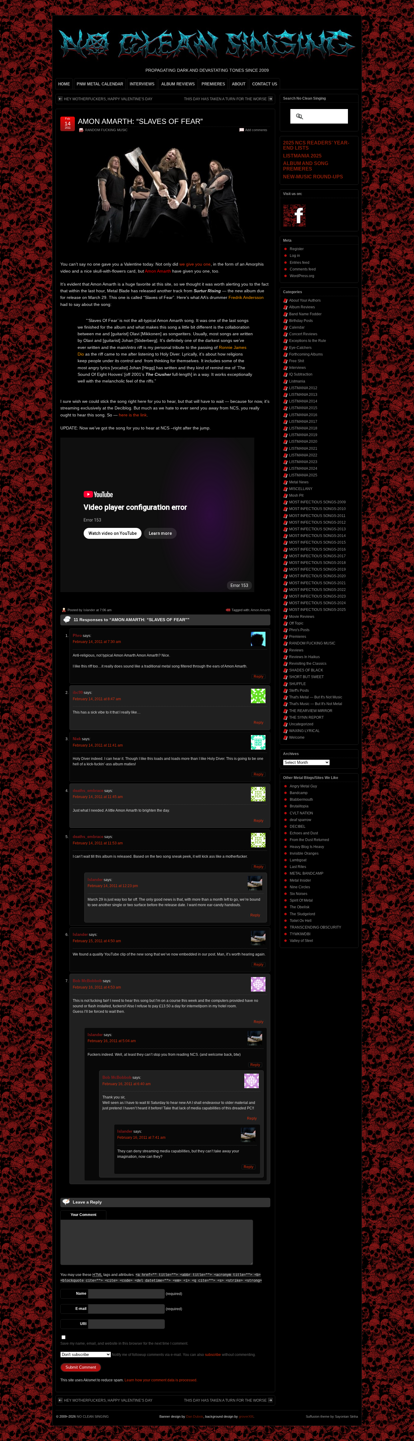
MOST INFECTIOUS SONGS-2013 (317, 529)
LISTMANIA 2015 (303, 408)
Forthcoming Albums (306, 354)
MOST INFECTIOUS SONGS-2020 (317, 576)
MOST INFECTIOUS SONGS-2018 (317, 563)
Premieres (297, 636)
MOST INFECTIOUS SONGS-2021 (317, 583)
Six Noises (298, 894)
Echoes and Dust (304, 833)
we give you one (195, 264)
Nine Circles (300, 887)
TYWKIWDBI (300, 934)
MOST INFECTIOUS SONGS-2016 (317, 549)
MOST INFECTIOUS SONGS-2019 (317, 569)
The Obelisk (299, 907)
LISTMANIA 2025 (303, 475)
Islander (89, 610)
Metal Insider (300, 880)
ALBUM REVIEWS (178, 84)
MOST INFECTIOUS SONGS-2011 (317, 516)
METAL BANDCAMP (306, 873)
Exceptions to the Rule (307, 341)
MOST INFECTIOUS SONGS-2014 (317, 536)
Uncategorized (301, 724)
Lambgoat (298, 860)
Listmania (297, 381)
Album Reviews (302, 307)
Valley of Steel (301, 941)
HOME (64, 84)
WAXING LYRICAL (304, 731)
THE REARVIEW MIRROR (310, 711)
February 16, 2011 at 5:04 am (112, 1041)
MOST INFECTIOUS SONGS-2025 (317, 610)
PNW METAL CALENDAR (100, 84)
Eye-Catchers (300, 348)
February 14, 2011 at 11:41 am (98, 745)
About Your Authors (305, 300)
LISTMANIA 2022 (303, 455)
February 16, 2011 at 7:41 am (141, 1137)
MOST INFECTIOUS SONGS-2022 (317, 590)
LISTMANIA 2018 (303, 428)
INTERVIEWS (142, 84)
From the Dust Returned (309, 840)
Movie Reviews (301, 616)
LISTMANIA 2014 (303, 401)
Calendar (297, 327)
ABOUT (238, 84)
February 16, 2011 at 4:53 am (97, 987)
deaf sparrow (300, 820)
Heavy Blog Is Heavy (307, 847)
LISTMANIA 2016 (303, 415)
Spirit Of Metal (301, 900)
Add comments (256, 130)
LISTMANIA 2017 (303, 421)
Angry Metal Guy (303, 786)
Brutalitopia (299, 806)
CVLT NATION (301, 813)
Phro (77, 635)
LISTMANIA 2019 (303, 435)
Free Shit (296, 361)
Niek (77, 739)
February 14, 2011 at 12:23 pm (113, 886)
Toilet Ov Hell (301, 921)
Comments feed (303, 269)
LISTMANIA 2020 (303, 441)
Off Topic (296, 623)
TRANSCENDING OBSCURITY (315, 927)
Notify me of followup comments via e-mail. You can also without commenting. (183, 1355)
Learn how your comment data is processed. (161, 1380)
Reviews (296, 650)
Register (297, 249)
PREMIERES (213, 84)
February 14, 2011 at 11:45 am (98, 797)
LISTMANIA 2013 (303, 395)
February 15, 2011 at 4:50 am (97, 941)
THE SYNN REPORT (306, 717)
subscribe (213, 1355)
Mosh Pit (296, 495)
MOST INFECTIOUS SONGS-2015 (317, 542)
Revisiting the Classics (307, 663)
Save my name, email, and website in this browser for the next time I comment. (124, 1343)
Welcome (297, 737)
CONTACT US (264, 84)
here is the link (133, 414)
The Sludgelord (302, 914)
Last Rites (298, 867)
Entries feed (299, 262)
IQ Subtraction (300, 374)
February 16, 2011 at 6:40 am (126, 1084)
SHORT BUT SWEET (306, 677)
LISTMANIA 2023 (303, 462)
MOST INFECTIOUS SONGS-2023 (317, 596)
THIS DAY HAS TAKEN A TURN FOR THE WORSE (225, 99)
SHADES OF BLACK (306, 670)
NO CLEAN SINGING (93, 1416)
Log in (295, 255)
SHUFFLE (297, 684)
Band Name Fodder (305, 314)
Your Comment (83, 1215)
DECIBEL (297, 826)
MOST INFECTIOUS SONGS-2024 (317, 603)
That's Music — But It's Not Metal (315, 704)
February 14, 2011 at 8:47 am (97, 699)
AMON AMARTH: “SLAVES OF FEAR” (140, 121)
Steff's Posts (299, 690)
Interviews (297, 368)
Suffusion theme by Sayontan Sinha (332, 1416)
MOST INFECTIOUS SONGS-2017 (317, 556)
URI (83, 1324)
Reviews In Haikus (304, 657)
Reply (258, 676)
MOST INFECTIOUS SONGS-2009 (317, 502)
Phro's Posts (299, 630)
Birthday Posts (301, 321)
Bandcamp (299, 793)
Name (81, 1293)
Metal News (299, 482)
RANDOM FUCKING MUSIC (106, 130)
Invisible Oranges (304, 853)
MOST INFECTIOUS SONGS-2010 (317, 509)
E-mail (80, 1309)
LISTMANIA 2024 (303, 468)
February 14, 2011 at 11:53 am (98, 843)
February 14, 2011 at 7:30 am (97, 642)
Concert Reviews (303, 334)
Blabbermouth (301, 799)
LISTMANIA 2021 (303, 448)
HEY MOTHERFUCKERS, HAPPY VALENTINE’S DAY (108, 99)
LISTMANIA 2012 (303, 388)
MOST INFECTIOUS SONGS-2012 (317, 522)
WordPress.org (302, 276)
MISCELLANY (300, 489)
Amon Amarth (260, 610)
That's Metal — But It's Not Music (315, 697)
